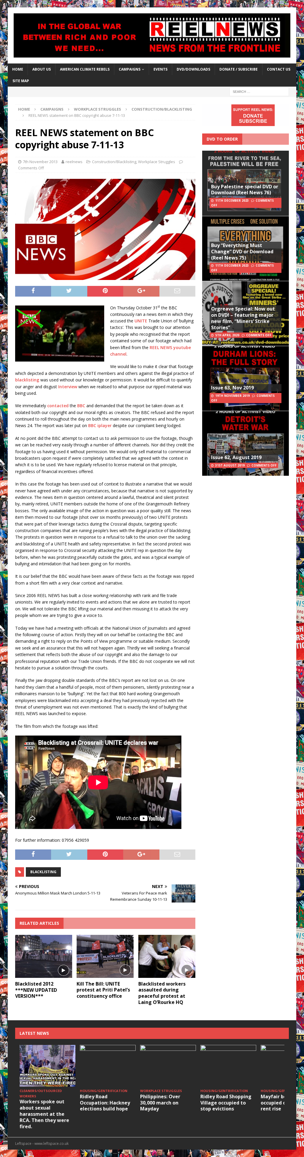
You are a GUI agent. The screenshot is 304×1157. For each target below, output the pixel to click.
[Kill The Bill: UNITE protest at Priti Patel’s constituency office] (105, 956)
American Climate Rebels (85, 69)
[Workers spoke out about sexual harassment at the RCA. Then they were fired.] (47, 1066)
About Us (41, 69)
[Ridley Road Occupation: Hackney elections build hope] (108, 1066)
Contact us (278, 69)
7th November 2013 (40, 161)
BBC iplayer (100, 425)
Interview (67, 386)
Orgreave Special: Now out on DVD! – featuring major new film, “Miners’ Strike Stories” (243, 317)
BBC (81, 405)
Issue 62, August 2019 (236, 457)
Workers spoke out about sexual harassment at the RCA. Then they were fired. (44, 1113)
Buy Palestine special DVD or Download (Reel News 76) (244, 189)
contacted (58, 405)
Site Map (20, 80)
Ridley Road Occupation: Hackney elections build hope (105, 1102)
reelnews (74, 161)
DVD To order (222, 139)
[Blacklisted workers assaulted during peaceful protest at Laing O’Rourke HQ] (166, 956)
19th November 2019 (232, 396)
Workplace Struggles (97, 109)
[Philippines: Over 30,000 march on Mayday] (168, 1066)
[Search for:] (259, 91)
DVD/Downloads (193, 69)
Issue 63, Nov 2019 (232, 387)
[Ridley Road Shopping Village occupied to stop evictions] (228, 1066)
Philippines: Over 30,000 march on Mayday (160, 1102)
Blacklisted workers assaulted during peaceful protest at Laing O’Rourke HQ (162, 993)
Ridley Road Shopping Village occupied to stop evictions (225, 1102)
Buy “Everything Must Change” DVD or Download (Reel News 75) (242, 251)
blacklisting (27, 380)
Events (160, 69)
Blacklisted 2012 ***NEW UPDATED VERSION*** (36, 990)
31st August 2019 (230, 465)
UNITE (140, 321)
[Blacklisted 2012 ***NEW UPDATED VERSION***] (43, 956)
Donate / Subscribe (238, 69)
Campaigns (52, 109)
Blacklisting (43, 871)
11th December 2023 (232, 200)
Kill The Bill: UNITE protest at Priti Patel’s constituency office (103, 990)
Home (17, 69)
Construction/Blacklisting (114, 161)
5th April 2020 (227, 335)
